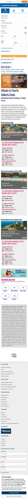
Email (2, 461)
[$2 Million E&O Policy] (6, 431)
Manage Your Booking (6, 367)
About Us (3, 412)
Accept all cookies (14, 492)
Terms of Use (4, 421)
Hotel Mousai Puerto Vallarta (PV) (12, 219)
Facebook (3, 439)
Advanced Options (5, 51)
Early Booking (4, 401)
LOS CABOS (3, 71)
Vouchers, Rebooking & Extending (8, 386)
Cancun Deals (4, 404)
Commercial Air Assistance (6, 384)
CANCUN (2, 69)
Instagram (3, 445)
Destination (3, 20)
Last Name (3, 456)
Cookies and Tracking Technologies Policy (10, 423)
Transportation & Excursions (7, 388)
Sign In (7, 1)
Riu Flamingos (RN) (7, 123)
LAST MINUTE (3, 73)
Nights (2, 36)
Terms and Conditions (5, 419)
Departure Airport (4, 16)
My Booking (24, 1)
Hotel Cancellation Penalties (7, 382)
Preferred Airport (5, 472)
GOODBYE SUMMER (22, 73)
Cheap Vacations (4, 395)
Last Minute (3, 399)
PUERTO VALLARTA (9, 71)
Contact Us (3, 414)
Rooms (15, 36)
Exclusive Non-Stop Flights (7, 371)
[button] (5, 288)
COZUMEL (22, 69)
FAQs (2, 369)
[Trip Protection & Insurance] (14, 273)
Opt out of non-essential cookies (14, 496)
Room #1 (2, 41)
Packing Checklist (5, 376)
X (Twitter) (3, 441)
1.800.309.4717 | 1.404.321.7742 (15, 1)
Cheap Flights (4, 397)
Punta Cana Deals (5, 406)
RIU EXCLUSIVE (15, 73)
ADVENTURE (16, 71)
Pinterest (3, 443)
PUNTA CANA (13, 69)
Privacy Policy (4, 416)
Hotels (22, 11)
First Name (3, 451)
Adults (2, 42)
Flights (14, 11)
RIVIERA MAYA (7, 69)
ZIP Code (3, 467)
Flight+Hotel (5, 11)
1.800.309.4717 (7, 63)
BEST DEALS (9, 73)
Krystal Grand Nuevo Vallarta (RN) (11, 171)
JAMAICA (18, 69)
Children (15, 42)
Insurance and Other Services (7, 373)
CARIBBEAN (21, 71)
